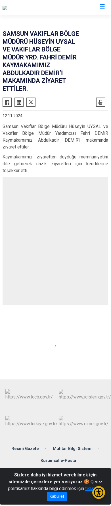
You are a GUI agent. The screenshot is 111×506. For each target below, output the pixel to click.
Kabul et (57, 496)
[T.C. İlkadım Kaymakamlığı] (28, 7)
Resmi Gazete (25, 448)
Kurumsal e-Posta (58, 460)
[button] (55, 345)
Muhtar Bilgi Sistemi (73, 448)
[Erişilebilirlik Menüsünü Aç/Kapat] (98, 492)
